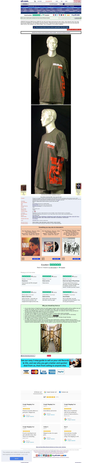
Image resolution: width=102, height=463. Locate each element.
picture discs (60, 10)
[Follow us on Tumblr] (61, 15)
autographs (67, 10)
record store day (74, 7)
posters (78, 8)
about (66, 1)
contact (57, 1)
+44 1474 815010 (37, 223)
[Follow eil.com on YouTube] (48, 456)
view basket (40, 1)
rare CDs (30, 8)
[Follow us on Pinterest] (53, 15)
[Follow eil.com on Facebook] (39, 456)
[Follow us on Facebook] (55, 15)
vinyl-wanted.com (41, 453)
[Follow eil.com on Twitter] (41, 456)
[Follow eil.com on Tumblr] (46, 456)
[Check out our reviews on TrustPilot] (55, 315)
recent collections (60, 452)
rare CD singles (59, 8)
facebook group (72, 11)
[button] (73, 372)
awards (53, 10)
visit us (38, 11)
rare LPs (41, 8)
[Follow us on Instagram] (59, 15)
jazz (44, 10)
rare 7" (47, 8)
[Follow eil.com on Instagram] (44, 456)
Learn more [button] (24, 454)
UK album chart (50, 7)
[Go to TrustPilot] (36, 15)
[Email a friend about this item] (28, 356)
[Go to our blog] (76, 15)
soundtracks (39, 10)
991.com (47, 453)
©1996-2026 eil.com (37, 457)
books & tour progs (70, 8)
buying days (32, 11)
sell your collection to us (39, 452)
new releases (26, 7)
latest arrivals (37, 7)
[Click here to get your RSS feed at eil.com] (68, 15)
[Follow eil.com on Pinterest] (37, 456)
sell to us (24, 11)
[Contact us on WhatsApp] (65, 15)
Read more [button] (67, 415)
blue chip (24, 8)
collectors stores (52, 11)
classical (48, 10)
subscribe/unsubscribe (59, 453)
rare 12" (52, 8)
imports (25, 10)
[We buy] (51, 367)
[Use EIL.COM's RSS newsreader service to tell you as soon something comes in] (63, 455)
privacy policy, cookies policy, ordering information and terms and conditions (55, 457)
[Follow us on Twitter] (57, 15)
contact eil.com (52, 453)
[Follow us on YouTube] (63, 15)
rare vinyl (36, 8)
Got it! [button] (16, 458)
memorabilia (75, 10)
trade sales (44, 11)
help (61, 1)
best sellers (62, 7)
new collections (62, 11)
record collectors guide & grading (50, 452)
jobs (78, 11)
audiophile (31, 10)
